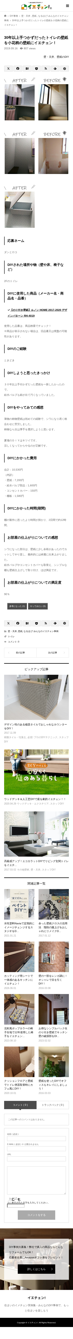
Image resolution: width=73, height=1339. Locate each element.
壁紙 (20, 631)
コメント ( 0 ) (20, 1105)
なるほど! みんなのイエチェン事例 (41, 631)
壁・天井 (12, 631)
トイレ (11, 636)
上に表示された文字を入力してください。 (28, 1202)
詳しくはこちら (36, 1269)
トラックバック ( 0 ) (53, 1105)
